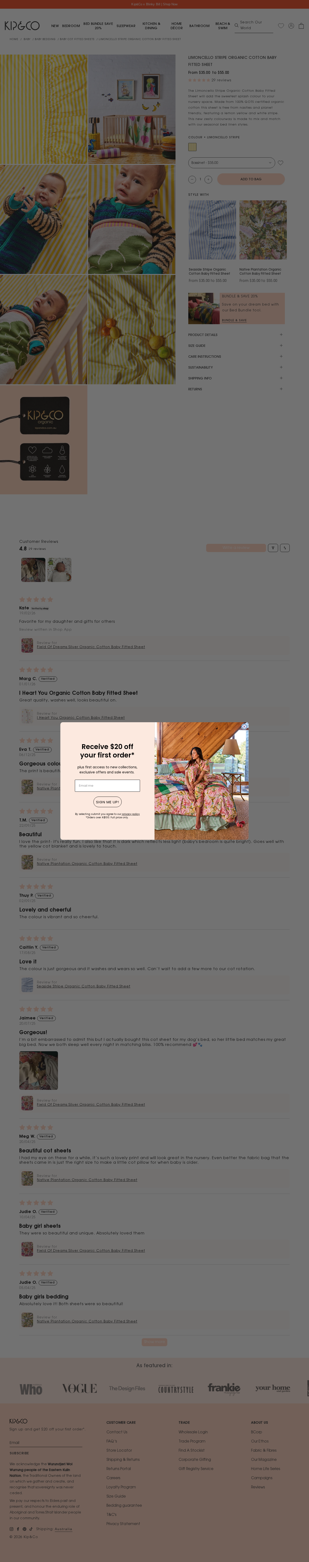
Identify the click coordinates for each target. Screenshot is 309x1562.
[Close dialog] (244, 726)
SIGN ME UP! (107, 802)
